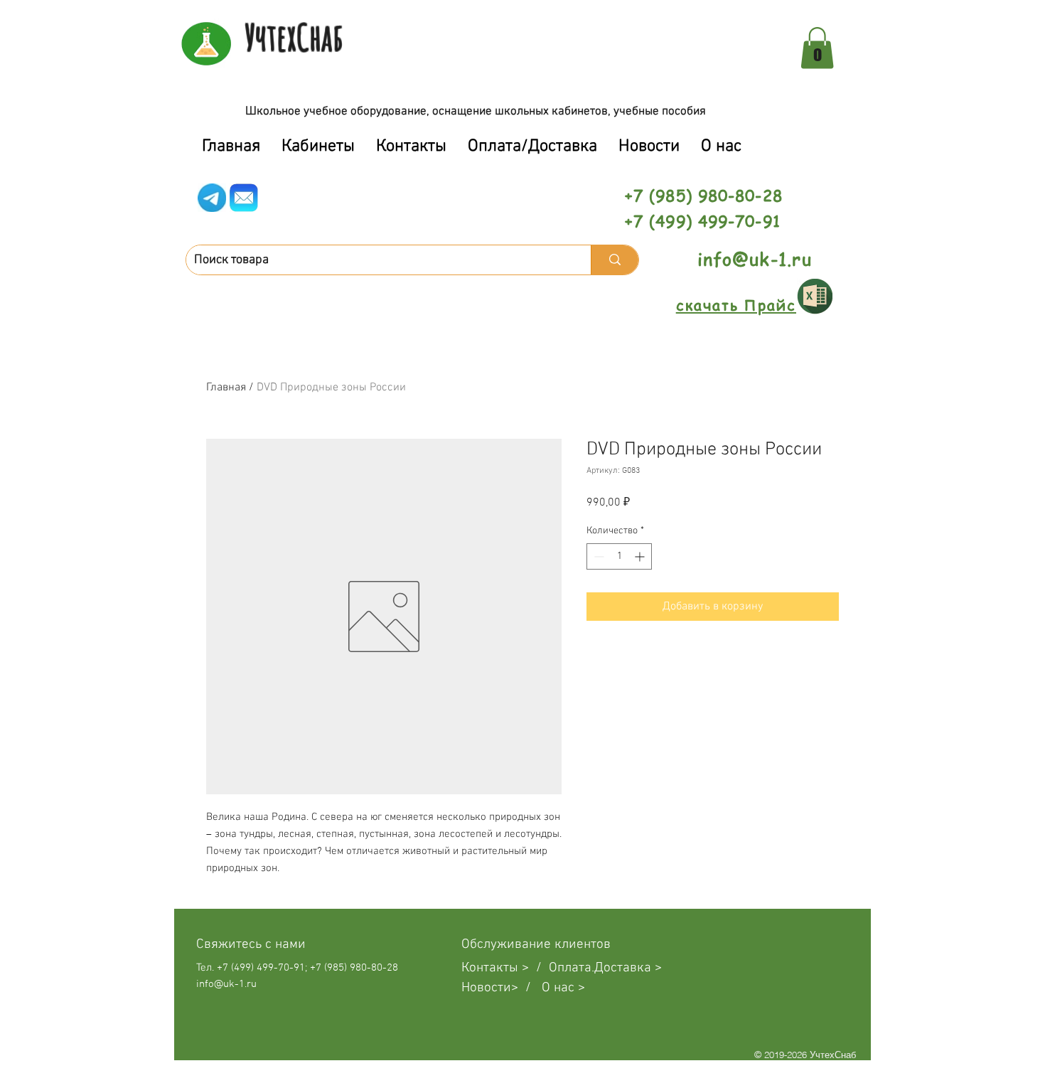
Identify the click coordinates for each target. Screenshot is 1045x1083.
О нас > (563, 988)
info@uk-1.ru (754, 259)
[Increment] (641, 556)
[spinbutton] (619, 556)
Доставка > (628, 968)
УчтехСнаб (294, 37)
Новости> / (501, 988)
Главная (226, 387)
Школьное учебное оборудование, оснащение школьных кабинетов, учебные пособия (475, 112)
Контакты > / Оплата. (527, 968)
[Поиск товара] (614, 259)
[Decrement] (597, 556)
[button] (817, 48)
